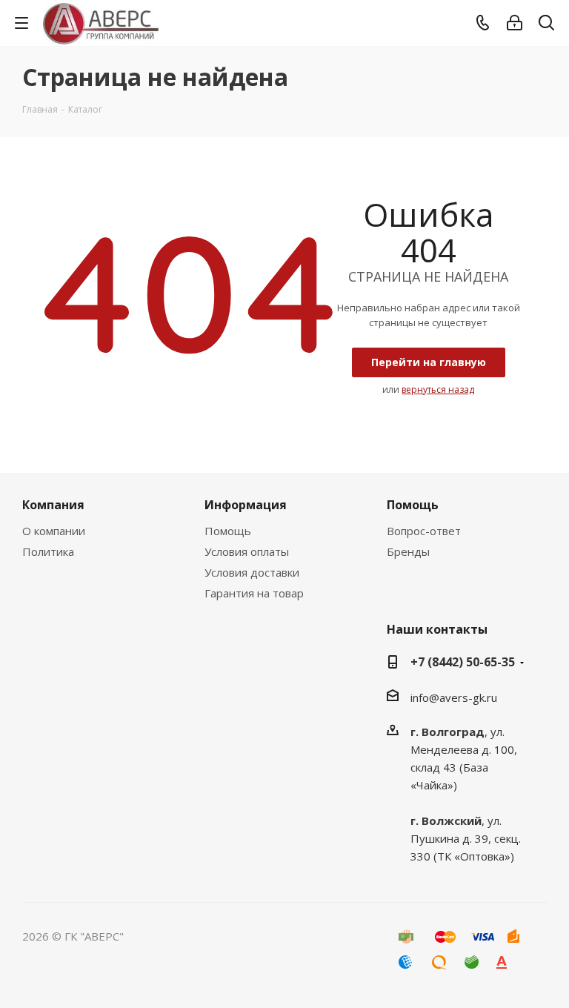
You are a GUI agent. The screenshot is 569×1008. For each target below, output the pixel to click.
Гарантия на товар (254, 593)
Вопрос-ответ (424, 530)
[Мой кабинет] (514, 23)
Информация (245, 505)
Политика (48, 551)
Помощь (227, 530)
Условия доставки (251, 572)
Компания (53, 505)
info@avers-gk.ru (453, 697)
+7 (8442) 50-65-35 (462, 662)
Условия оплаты (246, 551)
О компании (53, 530)
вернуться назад (438, 389)
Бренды (408, 551)
